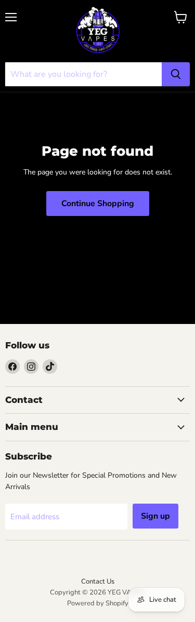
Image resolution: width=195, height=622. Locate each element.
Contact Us (97, 581)
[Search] (176, 74)
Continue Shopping (97, 203)
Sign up (155, 516)
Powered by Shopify (97, 603)
